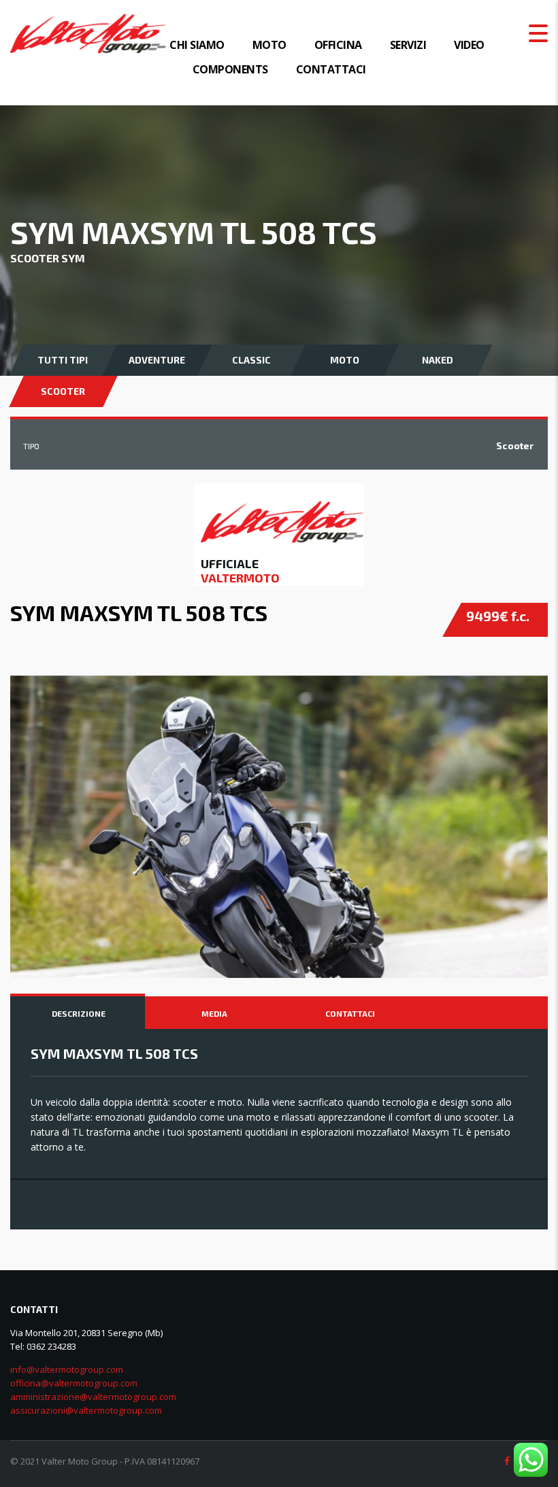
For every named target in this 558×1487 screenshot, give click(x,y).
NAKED (437, 360)
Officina (338, 44)
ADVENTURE (157, 360)
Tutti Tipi (62, 360)
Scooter (63, 391)
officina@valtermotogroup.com (73, 1383)
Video (469, 44)
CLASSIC (251, 360)
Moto (269, 44)
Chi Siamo (197, 44)
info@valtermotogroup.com (66, 1369)
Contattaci (331, 69)
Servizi (408, 44)
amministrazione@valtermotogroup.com (93, 1396)
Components (230, 69)
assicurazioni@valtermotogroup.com (86, 1410)
